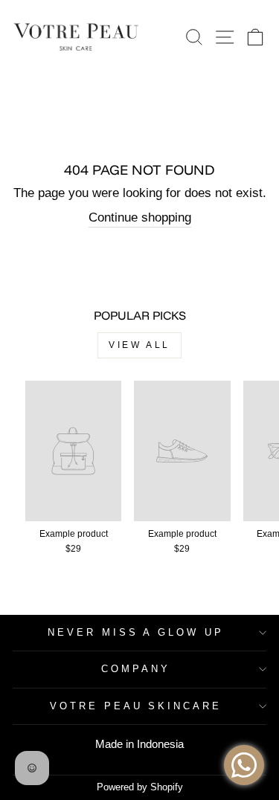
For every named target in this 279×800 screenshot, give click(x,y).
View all (139, 345)
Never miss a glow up (136, 632)
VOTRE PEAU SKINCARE (136, 706)
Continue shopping (140, 217)
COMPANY (135, 668)
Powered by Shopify (140, 787)
